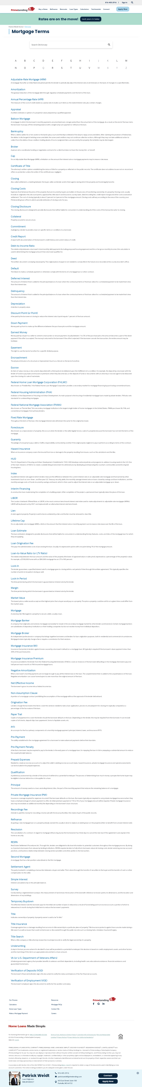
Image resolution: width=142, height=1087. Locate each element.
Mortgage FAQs (56, 1004)
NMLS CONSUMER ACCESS (38, 1035)
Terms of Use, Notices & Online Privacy (64, 1035)
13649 (16, 1040)
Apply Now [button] (108, 1081)
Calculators (13, 1004)
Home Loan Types (15, 1009)
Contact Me (55, 1009)
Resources (54, 1000)
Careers (53, 1013)
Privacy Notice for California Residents (80, 1037)
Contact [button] (108, 1075)
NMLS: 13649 (65, 1065)
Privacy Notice (62, 1037)
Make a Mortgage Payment (18, 1013)
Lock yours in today (90, 19)
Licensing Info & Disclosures (86, 1035)
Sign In (124, 2)
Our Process (13, 1000)
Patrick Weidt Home (16, 27)
